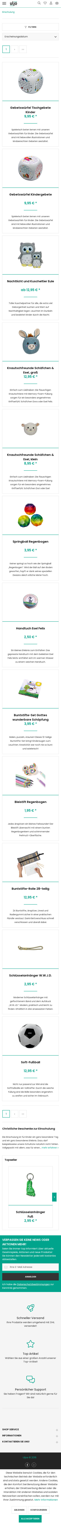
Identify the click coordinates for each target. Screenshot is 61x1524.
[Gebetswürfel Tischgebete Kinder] (30, 81)
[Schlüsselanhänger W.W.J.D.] (30, 949)
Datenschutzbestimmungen (33, 1284)
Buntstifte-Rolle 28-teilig (30, 889)
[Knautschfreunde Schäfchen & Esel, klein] (30, 428)
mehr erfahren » (50, 1147)
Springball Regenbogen (30, 541)
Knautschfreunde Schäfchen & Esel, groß (30, 370)
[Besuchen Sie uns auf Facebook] (27, 1465)
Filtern (32, 27)
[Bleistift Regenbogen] (30, 775)
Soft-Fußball (30, 1062)
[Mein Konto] (51, 3)
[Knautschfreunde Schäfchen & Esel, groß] (30, 342)
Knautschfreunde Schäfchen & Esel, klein (30, 457)
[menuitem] (4, 3)
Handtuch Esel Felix (30, 628)
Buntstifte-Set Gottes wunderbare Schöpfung (30, 717)
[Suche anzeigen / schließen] (39, 3)
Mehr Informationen (46, 1499)
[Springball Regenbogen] (30, 515)
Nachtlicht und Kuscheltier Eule (30, 281)
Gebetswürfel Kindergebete (30, 194)
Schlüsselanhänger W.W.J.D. (30, 975)
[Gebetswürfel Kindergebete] (30, 168)
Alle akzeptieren (30, 1518)
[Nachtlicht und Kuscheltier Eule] (30, 255)
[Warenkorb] (57, 3)
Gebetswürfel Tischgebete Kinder (30, 110)
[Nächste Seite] (14, 49)
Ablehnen (19, 1509)
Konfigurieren (38, 1509)
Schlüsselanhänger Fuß (30, 1214)
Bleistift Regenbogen (30, 802)
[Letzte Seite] (23, 49)
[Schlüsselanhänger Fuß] (30, 1186)
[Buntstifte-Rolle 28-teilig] (30, 862)
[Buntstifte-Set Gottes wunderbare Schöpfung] (30, 689)
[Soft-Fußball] (30, 1036)
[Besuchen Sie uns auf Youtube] (34, 1465)
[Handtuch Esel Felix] (30, 602)
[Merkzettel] (45, 3)
